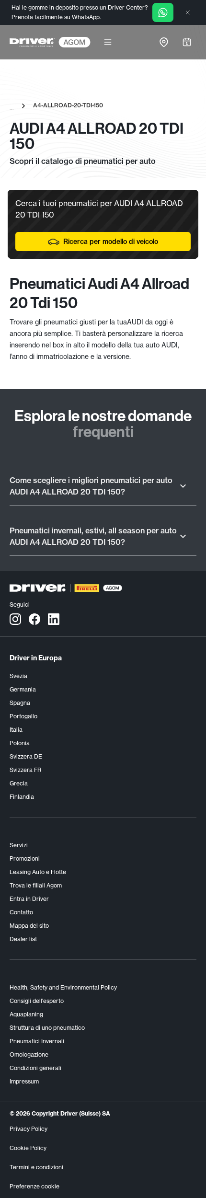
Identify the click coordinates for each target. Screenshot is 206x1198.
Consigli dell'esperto (37, 1000)
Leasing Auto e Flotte (38, 871)
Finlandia (22, 796)
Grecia (19, 783)
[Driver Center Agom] (32, 42)
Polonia (20, 743)
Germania (23, 689)
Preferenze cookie (34, 1186)
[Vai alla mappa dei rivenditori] (163, 42)
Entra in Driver (29, 898)
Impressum (24, 1081)
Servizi (19, 845)
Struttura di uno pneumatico (47, 1027)
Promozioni (25, 858)
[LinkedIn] (53, 618)
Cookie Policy (28, 1148)
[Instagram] (15, 618)
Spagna (20, 702)
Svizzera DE (26, 756)
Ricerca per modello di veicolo (110, 241)
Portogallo (23, 716)
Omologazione (29, 1054)
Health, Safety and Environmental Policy (63, 987)
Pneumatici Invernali (37, 1041)
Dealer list (23, 939)
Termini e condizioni (36, 1167)
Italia (16, 729)
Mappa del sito (29, 925)
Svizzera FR (25, 769)
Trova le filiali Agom (36, 885)
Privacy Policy (28, 1128)
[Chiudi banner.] (188, 12)
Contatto (21, 912)
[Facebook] (34, 618)
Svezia (18, 676)
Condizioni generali (35, 1067)
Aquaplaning (26, 1014)
